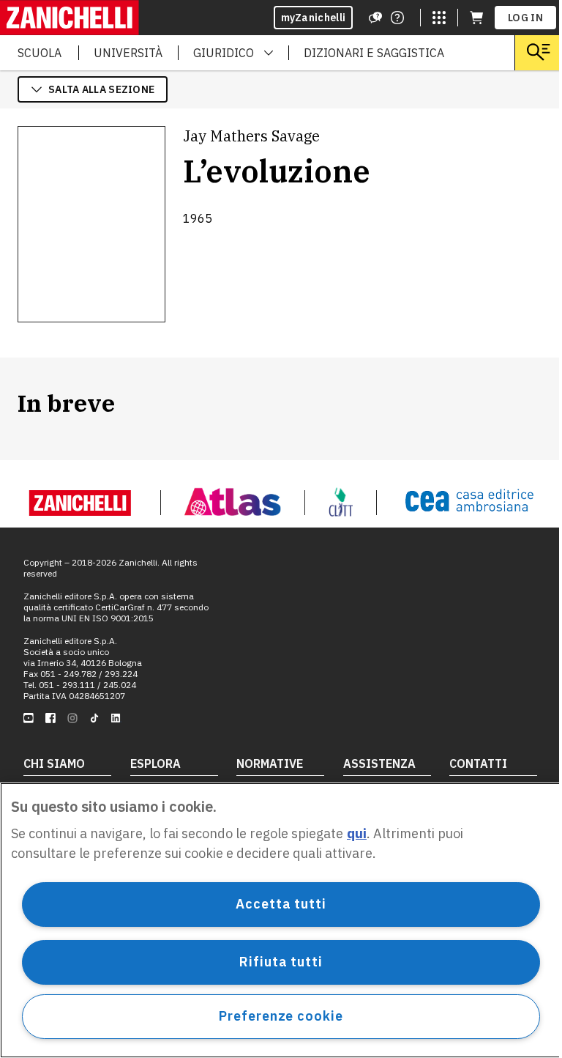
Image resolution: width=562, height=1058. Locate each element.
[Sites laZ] (439, 18)
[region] (281, 920)
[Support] (375, 17)
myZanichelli (313, 17)
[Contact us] (397, 17)
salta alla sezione (101, 89)
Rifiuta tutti (281, 961)
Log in (525, 17)
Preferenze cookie (280, 1015)
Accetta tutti (281, 903)
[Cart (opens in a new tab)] (476, 17)
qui (357, 833)
